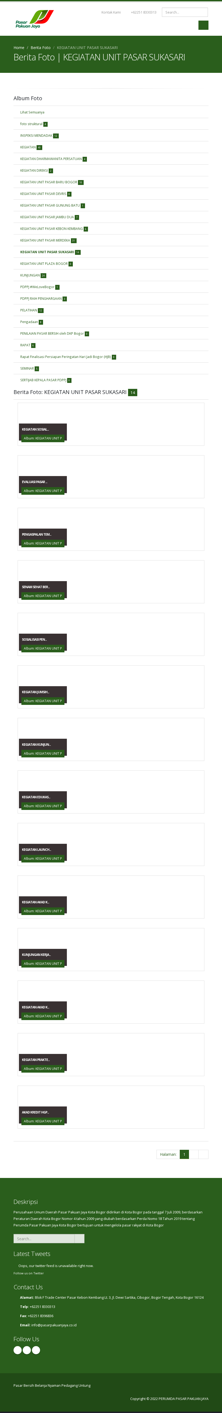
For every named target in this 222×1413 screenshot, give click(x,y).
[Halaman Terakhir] (203, 1154)
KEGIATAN (30, 147)
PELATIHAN (31, 310)
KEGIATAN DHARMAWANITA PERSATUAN (52, 159)
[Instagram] (27, 1350)
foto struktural (33, 124)
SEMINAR (28, 368)
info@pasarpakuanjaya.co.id (54, 1325)
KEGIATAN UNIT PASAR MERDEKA (47, 240)
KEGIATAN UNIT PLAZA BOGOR (45, 263)
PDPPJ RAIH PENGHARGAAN (42, 298)
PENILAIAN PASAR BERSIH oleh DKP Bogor (53, 333)
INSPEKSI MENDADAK (38, 135)
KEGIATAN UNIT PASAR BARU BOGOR (51, 182)
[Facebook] (18, 1350)
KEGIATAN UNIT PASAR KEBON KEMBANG (53, 228)
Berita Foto (41, 47)
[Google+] (36, 1350)
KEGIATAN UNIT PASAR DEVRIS (45, 193)
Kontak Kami (111, 12)
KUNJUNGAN (32, 275)
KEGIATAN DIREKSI (35, 170)
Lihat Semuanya (32, 112)
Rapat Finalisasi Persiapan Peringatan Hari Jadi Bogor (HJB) (67, 356)
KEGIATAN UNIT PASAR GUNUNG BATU (51, 205)
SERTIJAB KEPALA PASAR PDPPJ (45, 380)
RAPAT (27, 345)
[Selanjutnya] (194, 1154)
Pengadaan (30, 322)
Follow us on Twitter (29, 1273)
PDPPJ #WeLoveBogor (39, 287)
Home (19, 47)
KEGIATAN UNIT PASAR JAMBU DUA (48, 217)
